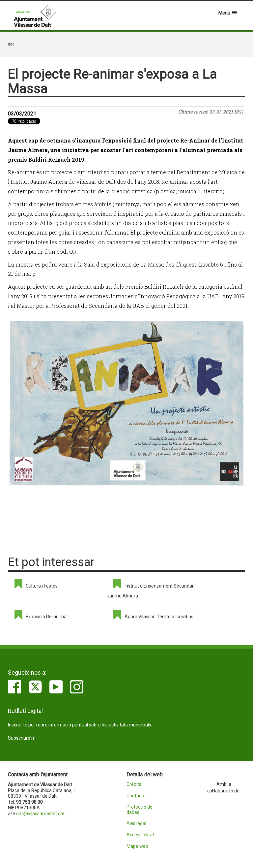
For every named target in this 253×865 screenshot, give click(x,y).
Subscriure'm (22, 738)
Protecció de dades (139, 810)
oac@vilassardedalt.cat (40, 813)
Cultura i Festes (42, 586)
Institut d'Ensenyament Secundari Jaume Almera (151, 590)
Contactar (136, 795)
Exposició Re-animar (47, 616)
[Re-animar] (126, 403)
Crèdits (133, 784)
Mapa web (137, 846)
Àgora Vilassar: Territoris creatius (159, 616)
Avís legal (136, 823)
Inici (11, 44)
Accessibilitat (140, 834)
